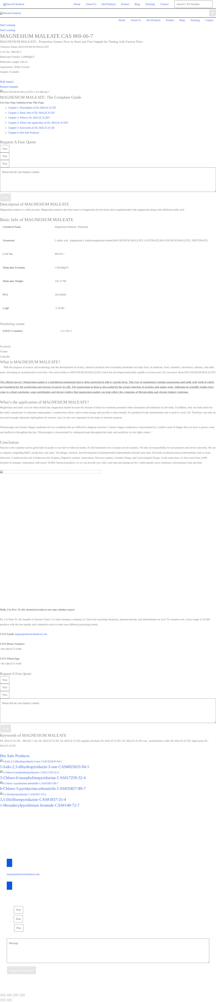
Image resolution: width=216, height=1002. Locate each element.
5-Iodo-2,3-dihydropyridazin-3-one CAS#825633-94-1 (44, 767)
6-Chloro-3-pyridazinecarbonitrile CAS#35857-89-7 (43, 788)
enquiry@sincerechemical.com (23, 874)
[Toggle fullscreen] (9, 995)
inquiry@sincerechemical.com (31, 634)
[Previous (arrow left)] (3, 999)
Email (10, 918)
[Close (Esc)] (22, 995)
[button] (7, 25)
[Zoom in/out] (3, 995)
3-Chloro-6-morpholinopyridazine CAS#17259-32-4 (43, 778)
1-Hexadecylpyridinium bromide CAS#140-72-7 (39, 805)
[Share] (16, 995)
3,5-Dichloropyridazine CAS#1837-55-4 (33, 799)
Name (10, 909)
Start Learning (7, 30)
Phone (10, 928)
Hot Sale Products (14, 756)
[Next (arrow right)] (9, 999)
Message (11, 935)
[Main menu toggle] (212, 12)
